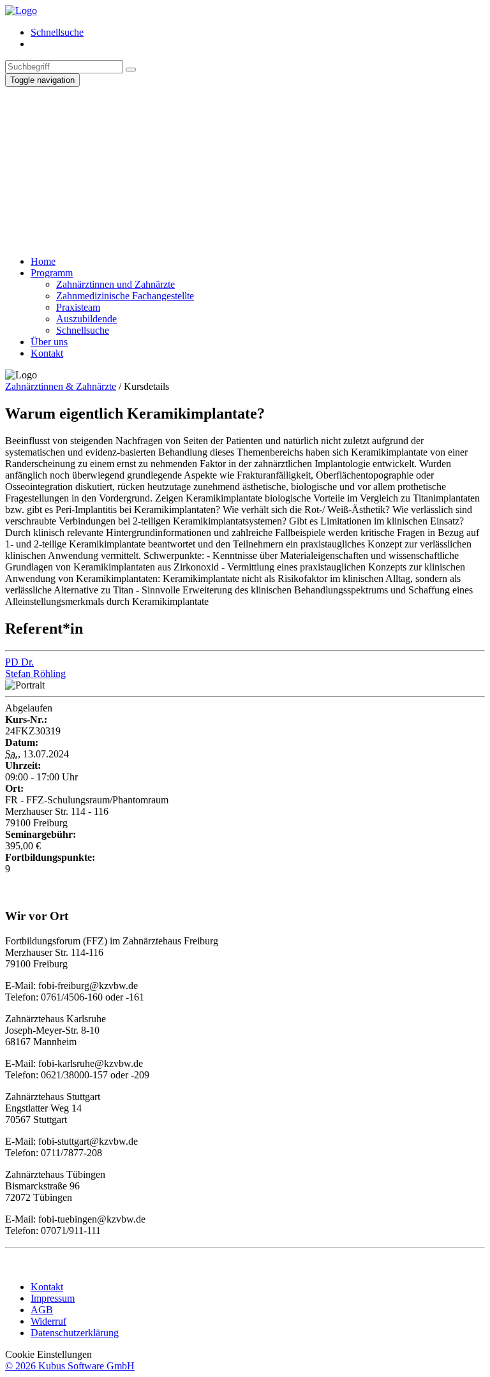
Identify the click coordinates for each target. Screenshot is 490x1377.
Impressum (53, 1298)
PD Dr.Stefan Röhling (35, 668)
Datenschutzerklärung (75, 1332)
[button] (245, 203)
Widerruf (48, 1321)
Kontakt (47, 1286)
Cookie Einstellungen (48, 1354)
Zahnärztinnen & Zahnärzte (60, 386)
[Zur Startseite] (21, 10)
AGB (42, 1309)
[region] (245, 166)
